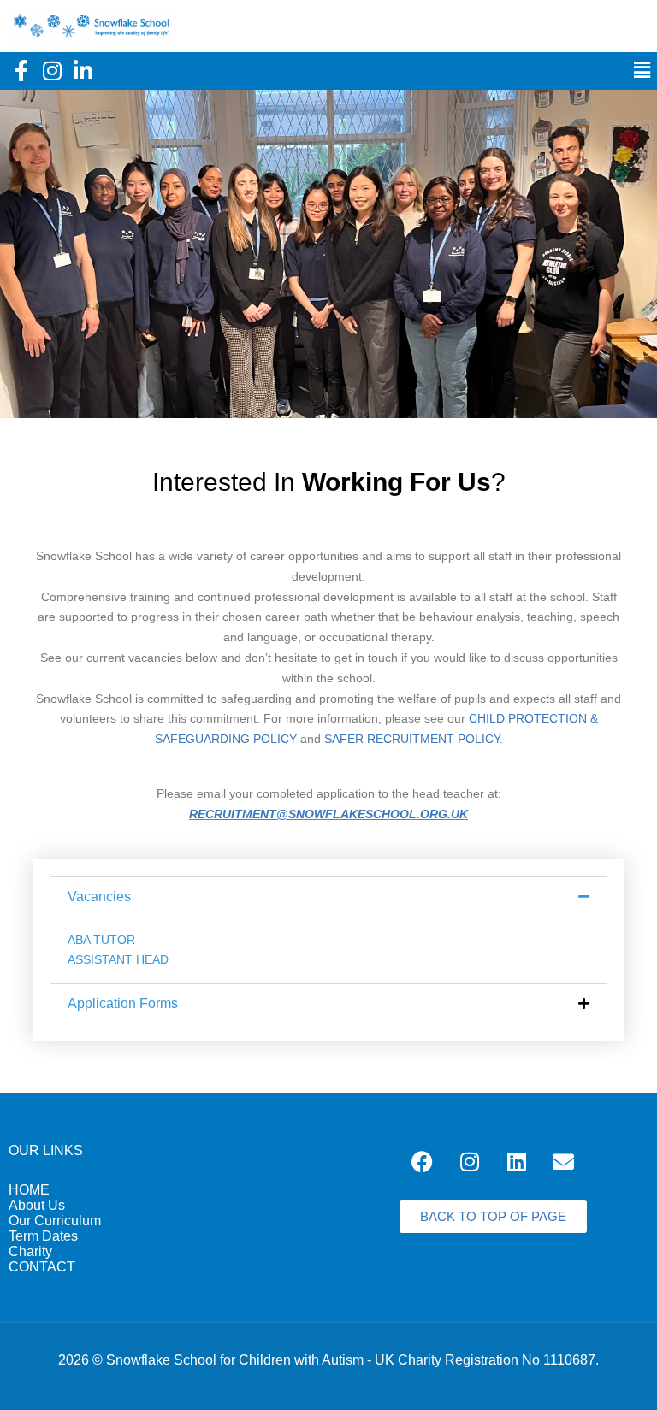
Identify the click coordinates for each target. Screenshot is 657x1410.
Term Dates (43, 1236)
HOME (29, 1190)
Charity (30, 1251)
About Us (37, 1205)
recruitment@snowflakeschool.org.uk (328, 814)
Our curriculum (55, 1220)
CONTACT (42, 1267)
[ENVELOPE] (563, 1161)
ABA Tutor (101, 940)
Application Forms (123, 1003)
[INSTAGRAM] (52, 70)
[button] (641, 71)
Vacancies (99, 896)
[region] (328, 254)
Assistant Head (118, 959)
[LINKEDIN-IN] (83, 70)
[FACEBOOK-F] (22, 70)
